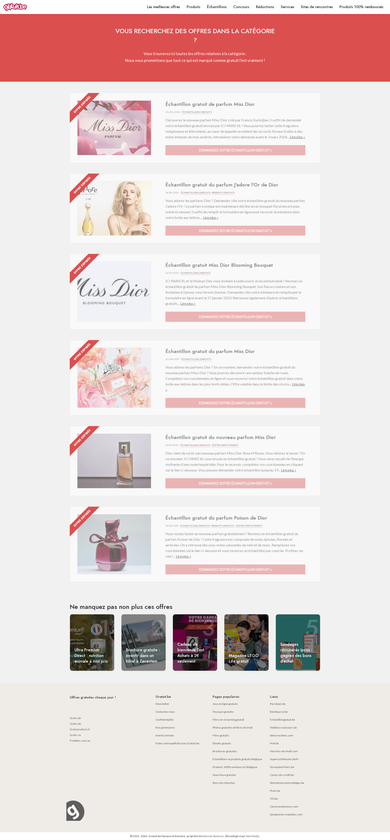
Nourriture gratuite (224, 775)
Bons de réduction (224, 782)
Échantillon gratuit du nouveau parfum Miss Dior (220, 437)
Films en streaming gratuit (228, 719)
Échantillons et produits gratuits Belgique (237, 759)
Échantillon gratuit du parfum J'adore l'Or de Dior (221, 184)
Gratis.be (75, 718)
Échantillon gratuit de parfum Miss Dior (210, 104)
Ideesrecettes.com (281, 735)
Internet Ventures (213, 836)
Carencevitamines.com (284, 806)
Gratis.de (75, 723)
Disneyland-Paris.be (282, 767)
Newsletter (162, 703)
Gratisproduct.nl (80, 729)
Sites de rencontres (317, 6)
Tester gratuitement (225, 445)
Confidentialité (165, 719)
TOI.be (274, 798)
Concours (241, 6)
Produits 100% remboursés (361, 6)
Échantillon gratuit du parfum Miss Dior (210, 351)
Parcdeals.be (278, 703)
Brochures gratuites (225, 751)
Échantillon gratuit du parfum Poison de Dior (216, 517)
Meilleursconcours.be (283, 727)
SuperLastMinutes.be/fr (284, 759)
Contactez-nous (165, 711)
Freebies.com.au (80, 740)
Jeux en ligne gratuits (225, 703)
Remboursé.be (279, 711)
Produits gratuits (223, 192)
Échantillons (217, 6)
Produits (193, 6)
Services (287, 6)
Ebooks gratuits (222, 743)
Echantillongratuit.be (282, 719)
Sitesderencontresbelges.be (287, 782)
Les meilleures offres (163, 6)
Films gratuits (221, 735)
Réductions (265, 6)
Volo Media (252, 836)
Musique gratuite (223, 711)
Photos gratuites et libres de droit (233, 727)
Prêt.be (274, 743)
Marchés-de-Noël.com (284, 751)
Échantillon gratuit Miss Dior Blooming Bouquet (219, 265)
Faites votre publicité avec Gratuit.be (177, 743)
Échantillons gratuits (197, 112)
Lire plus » (297, 137)
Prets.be (275, 790)
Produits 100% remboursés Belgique (235, 767)
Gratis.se (75, 735)
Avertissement (165, 735)
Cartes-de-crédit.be (282, 775)
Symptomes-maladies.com (286, 814)
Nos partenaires (165, 727)
